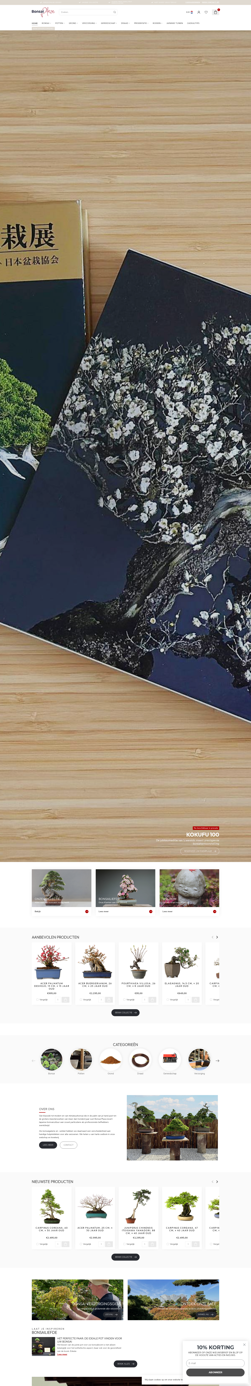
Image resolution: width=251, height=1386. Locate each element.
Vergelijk (44, 1000)
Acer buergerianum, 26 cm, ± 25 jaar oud (95, 984)
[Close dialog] (244, 1344)
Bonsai (45, 23)
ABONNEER (215, 1372)
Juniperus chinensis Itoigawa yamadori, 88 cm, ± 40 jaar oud (138, 1231)
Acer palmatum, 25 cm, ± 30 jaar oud (95, 1229)
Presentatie (140, 23)
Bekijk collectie (123, 1012)
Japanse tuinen (175, 23)
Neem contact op (210, 2)
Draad (124, 23)
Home (35, 23)
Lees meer (48, 1145)
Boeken (157, 23)
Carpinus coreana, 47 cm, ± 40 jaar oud (182, 1229)
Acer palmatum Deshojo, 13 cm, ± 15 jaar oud (51, 986)
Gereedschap (108, 23)
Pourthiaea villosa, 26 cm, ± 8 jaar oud (139, 984)
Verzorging (88, 23)
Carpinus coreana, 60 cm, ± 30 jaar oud (52, 1229)
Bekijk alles (124, 1363)
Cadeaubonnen (192, 2)
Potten (59, 23)
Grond (72, 23)
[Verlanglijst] (206, 12)
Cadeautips (193, 23)
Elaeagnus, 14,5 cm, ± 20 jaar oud (182, 984)
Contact (68, 1145)
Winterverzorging (43, 28)
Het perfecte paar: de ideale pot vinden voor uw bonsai (89, 1340)
